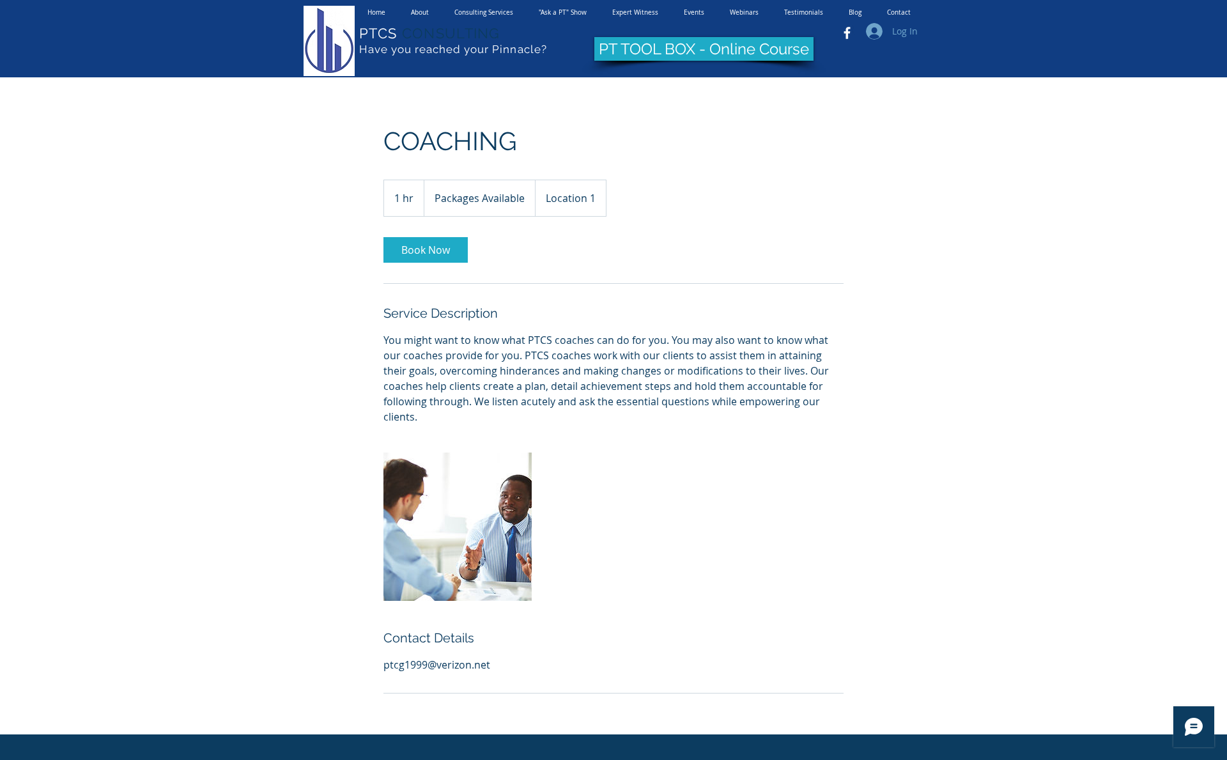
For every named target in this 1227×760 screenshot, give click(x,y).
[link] (425, 250)
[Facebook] (847, 33)
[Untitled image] (457, 527)
